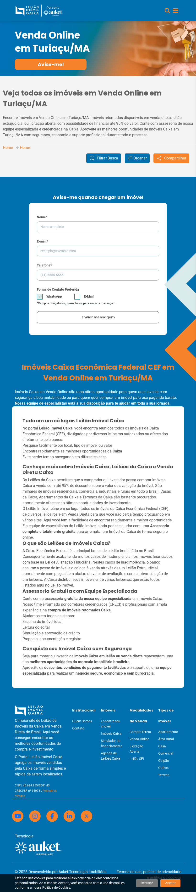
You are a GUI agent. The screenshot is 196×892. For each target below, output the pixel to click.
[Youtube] (17, 816)
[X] (86, 816)
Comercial (165, 753)
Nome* (42, 217)
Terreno (163, 775)
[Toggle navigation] (175, 10)
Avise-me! (51, 64)
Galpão (163, 760)
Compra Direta (140, 732)
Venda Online (139, 739)
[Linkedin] (69, 816)
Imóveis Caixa (111, 733)
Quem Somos (82, 721)
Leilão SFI (137, 759)
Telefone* (44, 265)
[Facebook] (52, 816)
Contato (78, 728)
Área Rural (166, 739)
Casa (162, 746)
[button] (167, 10)
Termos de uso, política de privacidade (149, 871)
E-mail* (42, 241)
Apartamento (168, 732)
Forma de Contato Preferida (58, 289)
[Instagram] (35, 816)
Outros (163, 768)
